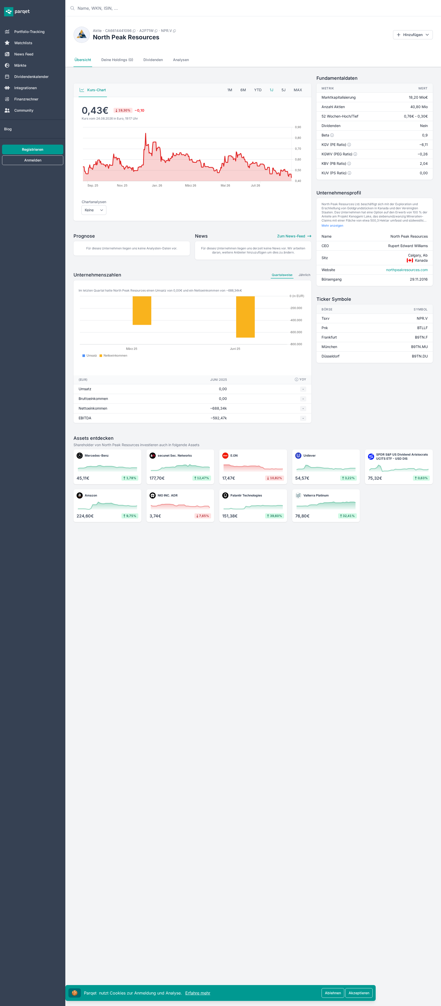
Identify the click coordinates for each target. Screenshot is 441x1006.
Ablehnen (333, 993)
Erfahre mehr (197, 993)
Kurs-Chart (96, 90)
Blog (8, 129)
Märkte (20, 65)
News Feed (23, 54)
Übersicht (83, 59)
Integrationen (25, 88)
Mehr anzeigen (332, 225)
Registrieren (32, 149)
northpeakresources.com (407, 270)
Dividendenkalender (31, 76)
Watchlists (23, 43)
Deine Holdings (117, 59)
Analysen (181, 59)
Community (23, 110)
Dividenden (153, 59)
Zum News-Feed (291, 236)
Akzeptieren (359, 993)
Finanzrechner (26, 99)
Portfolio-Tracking (29, 31)
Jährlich (304, 275)
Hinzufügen (413, 34)
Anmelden (32, 160)
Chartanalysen (94, 202)
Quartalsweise (282, 275)
